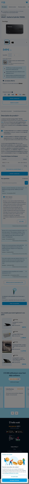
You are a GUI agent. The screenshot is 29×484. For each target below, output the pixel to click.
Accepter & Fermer (14, 480)
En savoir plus (14, 476)
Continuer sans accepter (7, 454)
